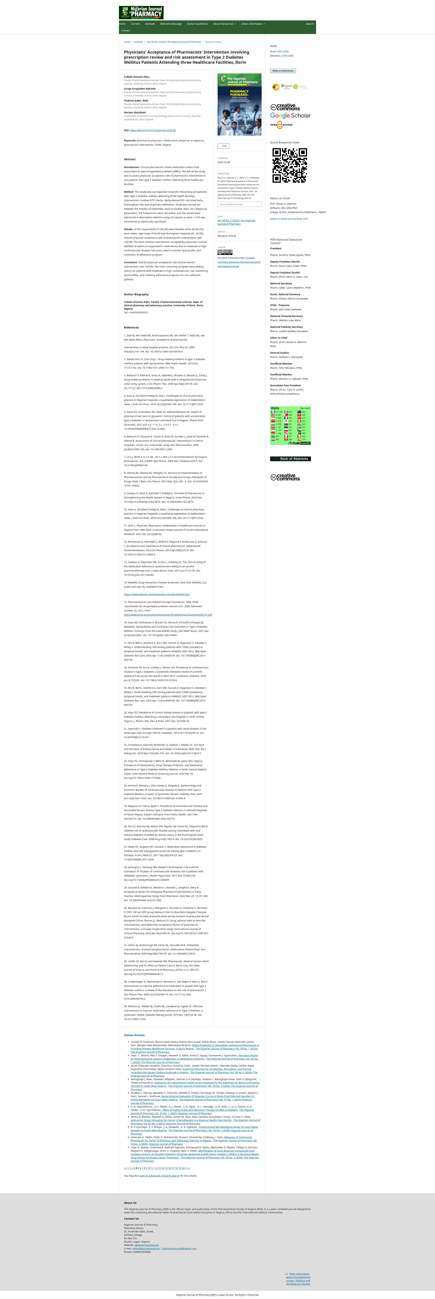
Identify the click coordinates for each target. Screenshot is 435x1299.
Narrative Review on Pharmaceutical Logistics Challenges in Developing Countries (194, 1057)
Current (135, 23)
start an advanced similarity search (160, 1175)
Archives (150, 23)
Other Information (252, 23)
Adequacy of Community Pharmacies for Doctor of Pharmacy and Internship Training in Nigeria (191, 1139)
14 (162, 1168)
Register (302, 2)
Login (313, 2)
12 (156, 1168)
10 (149, 1168)
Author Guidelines (197, 23)
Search (309, 23)
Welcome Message (171, 23)
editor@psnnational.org (146, 1248)
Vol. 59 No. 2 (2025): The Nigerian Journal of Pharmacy (174, 41)
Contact (125, 30)
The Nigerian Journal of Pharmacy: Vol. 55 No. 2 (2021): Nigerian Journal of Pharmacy (195, 1122)
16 (169, 1168)
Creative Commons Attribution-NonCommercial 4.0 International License (239, 262)
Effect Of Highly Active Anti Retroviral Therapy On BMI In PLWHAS (200, 1110)
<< (125, 1168)
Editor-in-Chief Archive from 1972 (289, 218)
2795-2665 (287, 55)
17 (173, 1168)
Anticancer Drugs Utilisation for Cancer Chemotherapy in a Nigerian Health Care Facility (181, 1120)
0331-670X (283, 51)
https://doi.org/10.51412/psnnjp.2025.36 (153, 130)
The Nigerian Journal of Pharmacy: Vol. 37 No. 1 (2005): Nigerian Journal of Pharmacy (192, 1111)
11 (152, 1168)
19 (179, 1168)
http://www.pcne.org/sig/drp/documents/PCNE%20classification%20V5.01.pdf (168, 614)
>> (188, 1168)
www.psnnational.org (147, 1245)
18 (176, 1168)
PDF (224, 146)
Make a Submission (283, 70)
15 (166, 1168)
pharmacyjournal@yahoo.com (179, 1248)
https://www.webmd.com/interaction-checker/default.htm (157, 594)
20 (183, 1168)
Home (122, 23)
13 (159, 1168)
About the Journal (223, 23)
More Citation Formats (231, 204)
